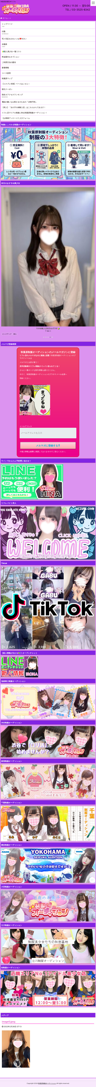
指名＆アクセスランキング (12, 94)
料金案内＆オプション (10, 57)
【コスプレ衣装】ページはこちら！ (16, 84)
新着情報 (5, 68)
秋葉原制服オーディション (47, 1083)
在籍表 (4, 44)
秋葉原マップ (7, 78)
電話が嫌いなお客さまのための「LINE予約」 (19, 102)
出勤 (3, 31)
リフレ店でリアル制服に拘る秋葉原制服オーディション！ (24, 113)
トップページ (7, 24)
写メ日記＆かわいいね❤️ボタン (14, 39)
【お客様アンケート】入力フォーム (16, 118)
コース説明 (6, 73)
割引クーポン (7, 89)
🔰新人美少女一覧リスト (12, 51)
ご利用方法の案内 (9, 62)
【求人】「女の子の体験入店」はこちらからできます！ (24, 107)
